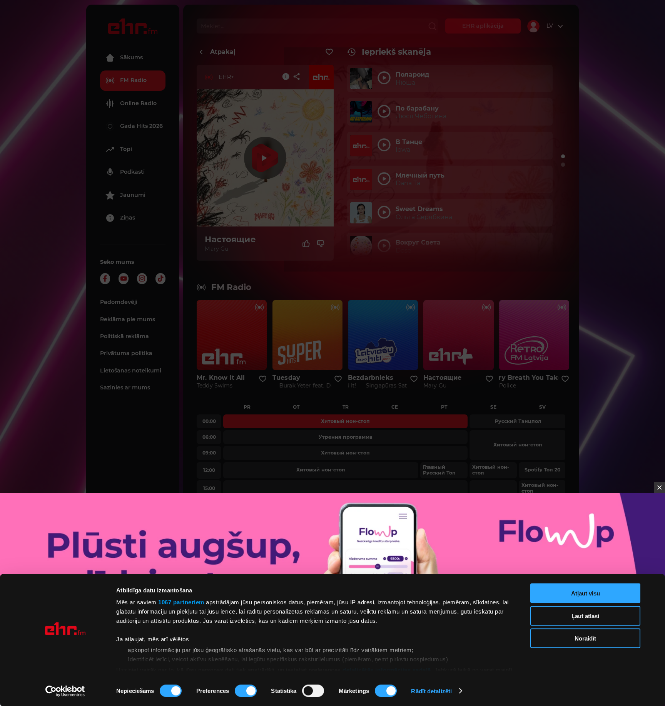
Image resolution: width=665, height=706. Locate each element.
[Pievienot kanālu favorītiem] (329, 52)
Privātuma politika (126, 353)
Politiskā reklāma (124, 336)
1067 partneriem (181, 602)
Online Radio (138, 103)
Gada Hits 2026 (141, 125)
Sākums (131, 57)
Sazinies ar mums (125, 387)
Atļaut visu (585, 593)
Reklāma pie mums (127, 319)
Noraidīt (585, 638)
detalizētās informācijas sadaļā (387, 669)
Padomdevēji (118, 301)
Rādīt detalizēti (431, 691)
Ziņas (127, 217)
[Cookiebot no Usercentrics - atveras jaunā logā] (65, 691)
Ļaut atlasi (585, 615)
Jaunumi (132, 194)
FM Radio (133, 80)
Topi (126, 149)
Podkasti (132, 171)
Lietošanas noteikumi (130, 370)
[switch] (246, 690)
